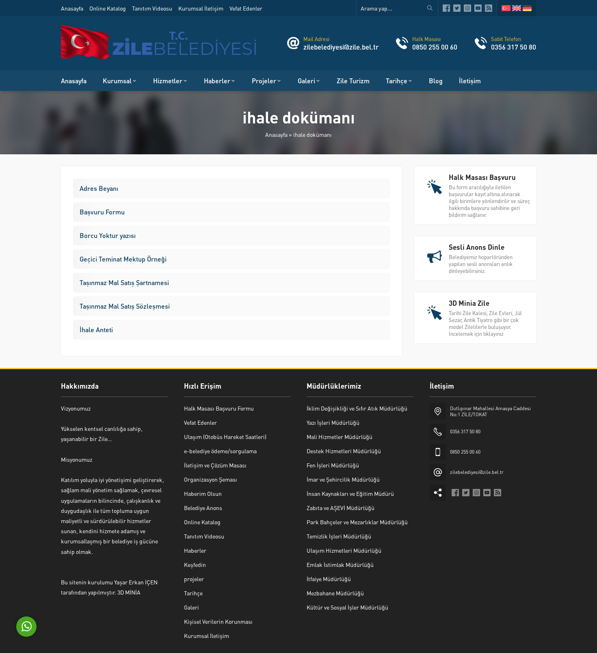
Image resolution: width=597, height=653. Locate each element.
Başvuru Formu (102, 212)
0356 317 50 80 (513, 46)
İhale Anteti (96, 329)
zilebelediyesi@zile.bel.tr (341, 46)
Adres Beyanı (99, 188)
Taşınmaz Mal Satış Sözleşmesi (125, 306)
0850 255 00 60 (434, 46)
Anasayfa (276, 134)
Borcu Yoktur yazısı (108, 235)
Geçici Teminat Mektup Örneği (123, 259)
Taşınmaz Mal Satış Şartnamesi (124, 282)
